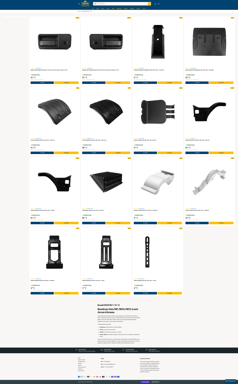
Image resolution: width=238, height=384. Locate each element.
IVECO (108, 8)
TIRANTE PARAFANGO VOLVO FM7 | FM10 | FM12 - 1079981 (93, 280)
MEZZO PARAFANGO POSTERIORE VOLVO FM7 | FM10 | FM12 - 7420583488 (199, 70)
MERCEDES (119, 8)
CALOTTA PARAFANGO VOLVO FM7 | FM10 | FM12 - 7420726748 (94, 140)
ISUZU (102, 8)
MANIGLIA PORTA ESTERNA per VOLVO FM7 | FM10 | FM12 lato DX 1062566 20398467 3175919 (100, 70)
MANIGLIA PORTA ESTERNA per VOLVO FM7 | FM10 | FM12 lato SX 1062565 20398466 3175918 (49, 70)
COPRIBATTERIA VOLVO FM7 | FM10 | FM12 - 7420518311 (93, 210)
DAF (93, 8)
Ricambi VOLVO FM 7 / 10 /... (87, 11)
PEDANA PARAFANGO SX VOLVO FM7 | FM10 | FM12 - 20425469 (197, 140)
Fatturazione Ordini (82, 367)
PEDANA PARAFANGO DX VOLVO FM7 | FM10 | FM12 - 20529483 (43, 210)
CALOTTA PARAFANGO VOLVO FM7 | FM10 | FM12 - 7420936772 (43, 140)
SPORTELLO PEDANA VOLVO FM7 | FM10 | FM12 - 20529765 (145, 140)
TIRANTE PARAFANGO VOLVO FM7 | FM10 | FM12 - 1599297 (145, 280)
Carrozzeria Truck (83, 381)
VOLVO (143, 8)
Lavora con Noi (81, 370)
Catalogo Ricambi (81, 361)
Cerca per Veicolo (81, 359)
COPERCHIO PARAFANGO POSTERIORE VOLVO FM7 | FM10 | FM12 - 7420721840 (149, 70)
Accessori (80, 363)
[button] (79, 3)
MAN (113, 8)
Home (79, 357)
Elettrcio (79, 365)
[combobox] (126, 3)
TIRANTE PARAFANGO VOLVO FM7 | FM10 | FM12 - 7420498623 (42, 280)
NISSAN (125, 8)
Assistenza (80, 369)
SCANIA (138, 8)
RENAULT (132, 8)
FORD (97, 8)
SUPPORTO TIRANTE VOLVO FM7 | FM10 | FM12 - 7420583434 (197, 210)
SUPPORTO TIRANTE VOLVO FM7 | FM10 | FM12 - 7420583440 (145, 210)
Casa (80, 11)
